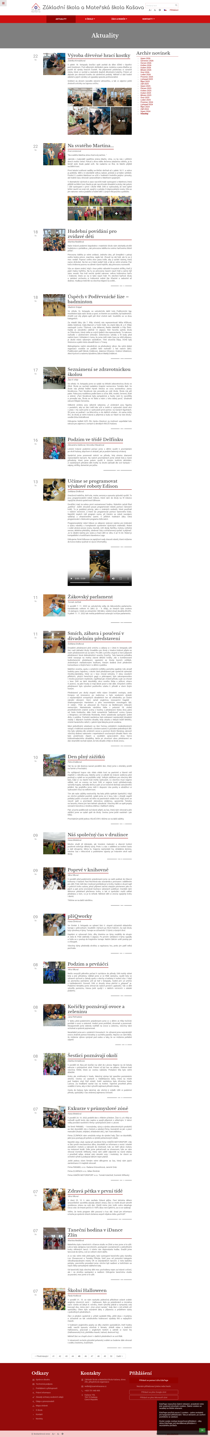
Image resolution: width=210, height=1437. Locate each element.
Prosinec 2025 (147, 77)
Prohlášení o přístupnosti (46, 1388)
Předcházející (42, 1356)
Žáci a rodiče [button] (118, 19)
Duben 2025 (146, 93)
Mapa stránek (42, 1405)
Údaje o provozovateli (45, 1401)
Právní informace (43, 1392)
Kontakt (39, 1414)
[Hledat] (176, 5)
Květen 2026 (146, 65)
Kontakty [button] (148, 19)
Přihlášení (174, 10)
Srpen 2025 (145, 86)
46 (86, 1356)
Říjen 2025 (145, 81)
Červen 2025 (146, 88)
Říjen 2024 (145, 107)
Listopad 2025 (147, 79)
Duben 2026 (146, 67)
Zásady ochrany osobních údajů (49, 1397)
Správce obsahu (43, 1379)
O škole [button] (89, 19)
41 (53, 1356)
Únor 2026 (145, 72)
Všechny (144, 113)
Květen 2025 (146, 90)
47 (92, 1356)
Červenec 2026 (147, 61)
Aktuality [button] (61, 19)
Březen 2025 (146, 95)
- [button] (59, 1434)
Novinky (39, 1419)
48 (98, 1356)
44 (73, 1356)
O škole (39, 1410)
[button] (159, 10)
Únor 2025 (145, 97)
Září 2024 (145, 109)
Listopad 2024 (147, 104)
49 (105, 1356)
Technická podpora (44, 1384)
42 (60, 1356)
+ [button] (151, 10)
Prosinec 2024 (147, 102)
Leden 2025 (146, 100)
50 (111, 1356)
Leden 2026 (146, 74)
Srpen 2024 (145, 111)
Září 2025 (145, 84)
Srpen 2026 (145, 58)
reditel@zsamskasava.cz (95, 1386)
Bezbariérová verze (41, 1434)
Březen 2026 (146, 70)
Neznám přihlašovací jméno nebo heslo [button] (154, 1386)
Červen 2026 (146, 63)
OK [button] (202, 1430)
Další (119, 1356)
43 (66, 1356)
